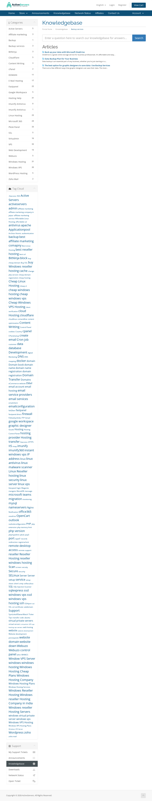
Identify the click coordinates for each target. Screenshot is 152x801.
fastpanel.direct (15, 414)
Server (23, 575)
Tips (10, 617)
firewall (27, 414)
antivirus (14, 225)
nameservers (18, 507)
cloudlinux (13, 319)
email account (16, 386)
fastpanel (21, 410)
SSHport (28, 603)
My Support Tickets (18, 752)
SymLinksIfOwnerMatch (18, 614)
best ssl (22, 254)
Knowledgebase (62, 13)
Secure (13, 571)
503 (18, 196)
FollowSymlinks (15, 418)
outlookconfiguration (17, 524)
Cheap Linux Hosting (17, 283)
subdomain (28, 607)
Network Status (83, 13)
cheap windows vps (18, 296)
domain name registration (20, 369)
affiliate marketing (25, 208)
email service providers (20, 392)
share (11, 583)
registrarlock (23, 542)
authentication (28, 233)
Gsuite (11, 429)
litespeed (12, 488)
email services (18, 399)
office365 (25, 512)
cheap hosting (24, 278)
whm (19, 654)
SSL (10, 607)
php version (17, 531)
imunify (22, 446)
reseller (14, 554)
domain (31, 361)
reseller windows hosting (20, 560)
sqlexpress (16, 590)
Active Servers (19, 198)
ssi (33, 603)
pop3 (27, 534)
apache (26, 225)
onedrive (12, 516)
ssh (21, 603)
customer (12, 344)
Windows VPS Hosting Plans (20, 725)
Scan (12, 567)
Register (122, 5)
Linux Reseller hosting (18, 473)
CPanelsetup (14, 336)
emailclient (13, 403)
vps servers (18, 627)
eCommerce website (17, 383)
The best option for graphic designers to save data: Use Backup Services (77, 65)
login (19, 488)
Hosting (19, 429)
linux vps (24, 484)
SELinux (14, 575)
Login (112, 5)
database (15, 348)
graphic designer (20, 426)
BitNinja (14, 258)
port (11, 538)
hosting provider (20, 435)
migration (15, 499)
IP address (19, 456)
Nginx (30, 507)
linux (23, 458)
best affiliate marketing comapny (21, 241)
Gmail (27, 418)
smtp (21, 583)
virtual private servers (21, 620)
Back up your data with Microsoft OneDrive (64, 52)
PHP (28, 523)
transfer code (18, 617)
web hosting (28, 627)
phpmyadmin (14, 534)
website (13, 630)
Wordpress (16, 732)
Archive (12, 233)
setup (28, 580)
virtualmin (24, 624)
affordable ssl (21, 222)
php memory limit (24, 527)
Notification (13, 512)
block (23, 258)
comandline (22, 319)
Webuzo (22, 646)
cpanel (27, 331)
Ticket (31, 614)
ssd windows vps (19, 592)
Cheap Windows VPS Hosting (20, 304)
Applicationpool (19, 230)
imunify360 (16, 450)
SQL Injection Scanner (22, 587)
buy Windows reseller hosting (21, 266)
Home (11, 13)
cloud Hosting (17, 313)
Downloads (14, 769)
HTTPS (31, 442)
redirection (13, 542)
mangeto (12, 491)
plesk (22, 534)
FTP (23, 418)
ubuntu (27, 617)
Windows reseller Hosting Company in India (21, 699)
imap (15, 446)
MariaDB (20, 491)
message (28, 491)
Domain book (16, 364)
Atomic (18, 233)
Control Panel (25, 327)
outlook (14, 520)
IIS (10, 446)
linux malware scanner (20, 465)
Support (14, 610)
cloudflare (27, 315)
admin (13, 208)
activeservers (18, 204)
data (20, 344)
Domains (26, 379)
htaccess (23, 442)
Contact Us (113, 13)
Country (18, 331)
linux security (17, 478)
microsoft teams (20, 495)
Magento (25, 488)
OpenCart (23, 516)
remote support (24, 550)
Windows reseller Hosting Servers (20, 709)
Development (18, 352)
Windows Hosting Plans (22, 683)
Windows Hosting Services (19, 687)
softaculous (28, 583)
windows (15, 663)
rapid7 (17, 538)
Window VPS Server (22, 659)
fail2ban (12, 410)
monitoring (27, 499)
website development (25, 631)
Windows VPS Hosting (21, 722)
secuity (25, 567)
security (22, 571)
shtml (16, 583)
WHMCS (24, 654)
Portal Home (47, 29)
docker (21, 361)
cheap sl (23, 286)
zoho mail (13, 736)
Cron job (22, 340)
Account (137, 13)
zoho (27, 732)
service (20, 580)
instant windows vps (21, 452)
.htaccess (12, 196)
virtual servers (14, 624)
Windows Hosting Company (21, 677)
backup (14, 237)
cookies (12, 331)
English (100, 5)
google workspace (21, 421)
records (24, 538)
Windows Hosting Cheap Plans (20, 671)
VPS (30, 624)
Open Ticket (14, 781)
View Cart (138, 5)
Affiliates (99, 13)
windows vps (23, 719)
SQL (11, 586)
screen (18, 567)
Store (22, 13)
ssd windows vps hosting (20, 599)
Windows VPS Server (16, 729)
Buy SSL (24, 262)
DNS (21, 356)
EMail (29, 383)
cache (23, 271)
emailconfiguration (22, 406)
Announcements (40, 13)
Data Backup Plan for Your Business (61, 58)
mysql (13, 503)
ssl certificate (17, 607)
